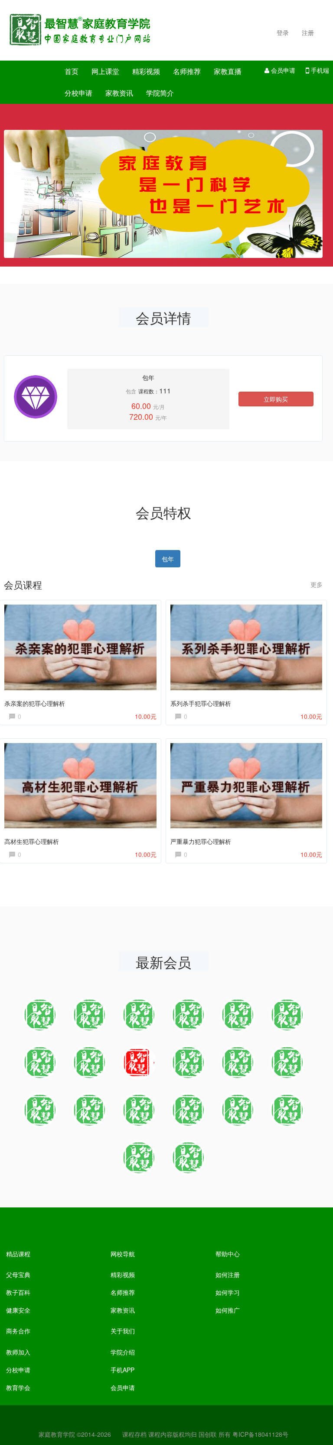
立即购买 (276, 399)
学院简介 (160, 93)
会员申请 (282, 70)
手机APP (122, 1369)
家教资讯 (119, 93)
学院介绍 (123, 1352)
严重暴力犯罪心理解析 (200, 841)
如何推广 (227, 1310)
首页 (71, 71)
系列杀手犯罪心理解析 (200, 703)
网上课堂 (105, 71)
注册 (308, 32)
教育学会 (18, 1387)
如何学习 (227, 1292)
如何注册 (227, 1274)
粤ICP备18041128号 (260, 1434)
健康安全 (18, 1310)
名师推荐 (187, 71)
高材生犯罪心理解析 (31, 841)
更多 (316, 584)
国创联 (208, 1434)
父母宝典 (18, 1274)
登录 (283, 32)
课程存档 (134, 1434)
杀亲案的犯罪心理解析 (34, 703)
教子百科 (18, 1292)
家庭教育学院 (57, 1434)
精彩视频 (146, 71)
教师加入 (18, 1352)
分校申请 (78, 93)
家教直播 (228, 71)
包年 (168, 558)
